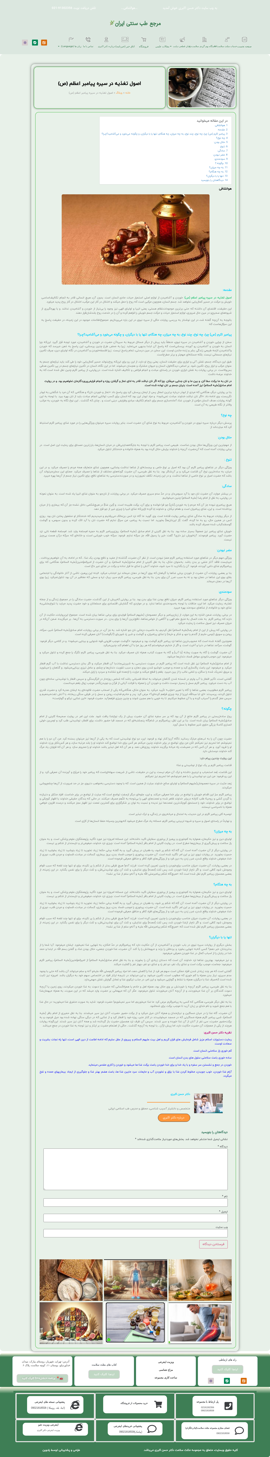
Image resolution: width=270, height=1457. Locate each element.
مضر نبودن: (219, 155)
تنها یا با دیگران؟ (215, 176)
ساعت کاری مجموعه (166, 1377)
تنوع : (222, 146)
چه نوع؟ (220, 138)
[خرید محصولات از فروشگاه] (158, 1404)
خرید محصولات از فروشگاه (134, 1403)
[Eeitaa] (44, 43)
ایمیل (223, 1211)
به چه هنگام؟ (216, 172)
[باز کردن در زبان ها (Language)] (59, 46)
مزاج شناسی (166, 1369)
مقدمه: (221, 130)
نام (225, 1196)
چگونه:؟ (219, 163)
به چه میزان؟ (216, 167)
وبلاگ (119, 93)
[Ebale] (35, 43)
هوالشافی (220, 125)
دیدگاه (223, 1146)
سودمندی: (219, 159)
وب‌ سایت (222, 1227)
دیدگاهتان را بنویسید (212, 180)
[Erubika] (25, 43)
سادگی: (221, 151)
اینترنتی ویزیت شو (48, 1424)
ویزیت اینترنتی (166, 1361)
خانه (127, 93)
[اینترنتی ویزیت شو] (79, 1427)
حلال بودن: (219, 142)
